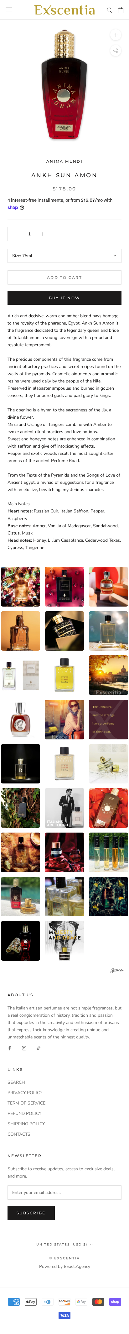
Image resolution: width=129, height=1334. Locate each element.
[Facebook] (10, 1047)
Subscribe (31, 1213)
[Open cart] (120, 10)
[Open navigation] (9, 10)
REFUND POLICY (24, 1113)
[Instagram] (24, 1047)
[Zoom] (115, 34)
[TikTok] (38, 1047)
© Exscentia (64, 1258)
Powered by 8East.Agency (64, 1266)
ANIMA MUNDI (64, 161)
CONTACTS (19, 1134)
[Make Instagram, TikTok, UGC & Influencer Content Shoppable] (117, 971)
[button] (65, 587)
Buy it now (64, 298)
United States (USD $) (61, 1244)
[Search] (109, 10)
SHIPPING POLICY (26, 1124)
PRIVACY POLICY (25, 1093)
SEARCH (16, 1082)
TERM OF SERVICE (26, 1103)
